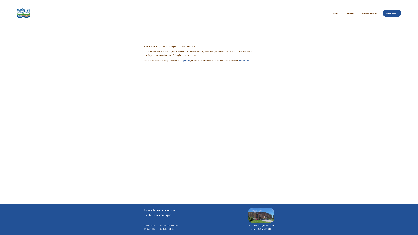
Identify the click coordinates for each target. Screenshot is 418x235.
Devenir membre (391, 13)
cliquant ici (185, 60)
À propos (350, 13)
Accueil (336, 13)
